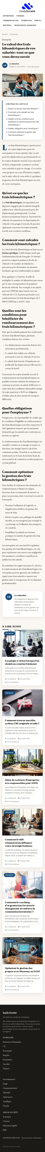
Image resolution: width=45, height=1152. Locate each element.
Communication (11, 20)
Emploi (37, 20)
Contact (6, 1121)
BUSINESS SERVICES (11, 1138)
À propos (7, 1117)
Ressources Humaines (25, 25)
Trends (6, 1106)
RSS (4, 1130)
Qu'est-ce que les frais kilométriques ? (23, 109)
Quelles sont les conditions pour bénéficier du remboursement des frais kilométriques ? (23, 122)
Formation (26, 20)
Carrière (6, 1064)
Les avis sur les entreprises (31, 1138)
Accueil (5, 34)
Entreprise (8, 16)
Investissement (9, 1079)
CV (4, 1047)
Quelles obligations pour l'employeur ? (23, 128)
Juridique (7, 1102)
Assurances (7, 1097)
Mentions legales (10, 1126)
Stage (5, 1084)
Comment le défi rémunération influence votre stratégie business (18, 842)
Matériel (7, 25)
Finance (20, 16)
